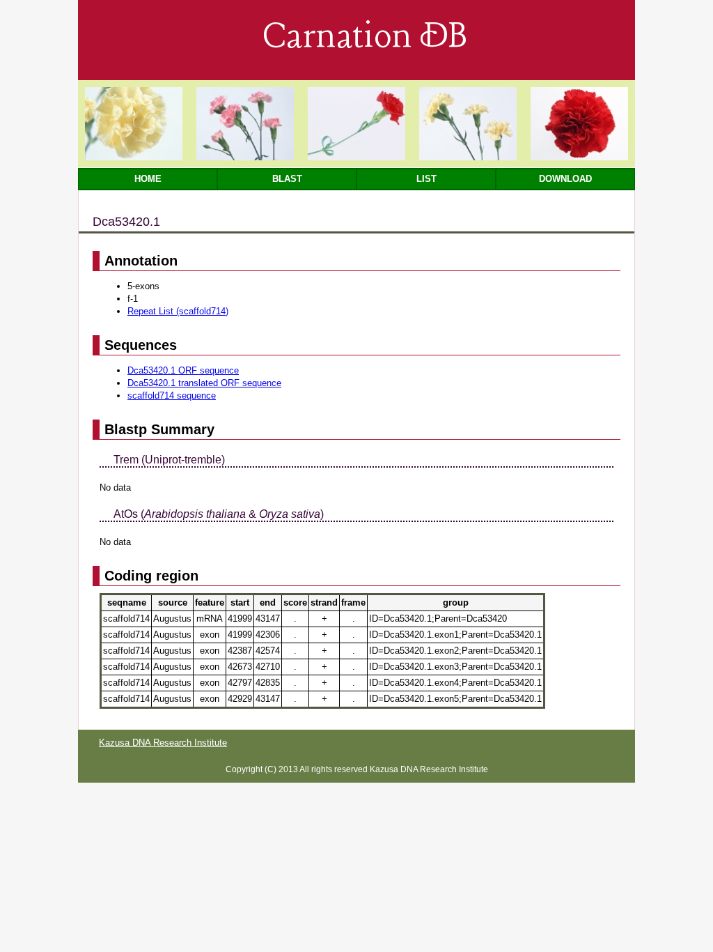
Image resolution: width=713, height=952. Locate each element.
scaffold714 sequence (171, 395)
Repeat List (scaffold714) (177, 311)
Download (565, 179)
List (426, 179)
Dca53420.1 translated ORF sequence (204, 383)
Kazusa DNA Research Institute (163, 742)
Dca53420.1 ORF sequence (183, 370)
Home (148, 179)
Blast (287, 179)
